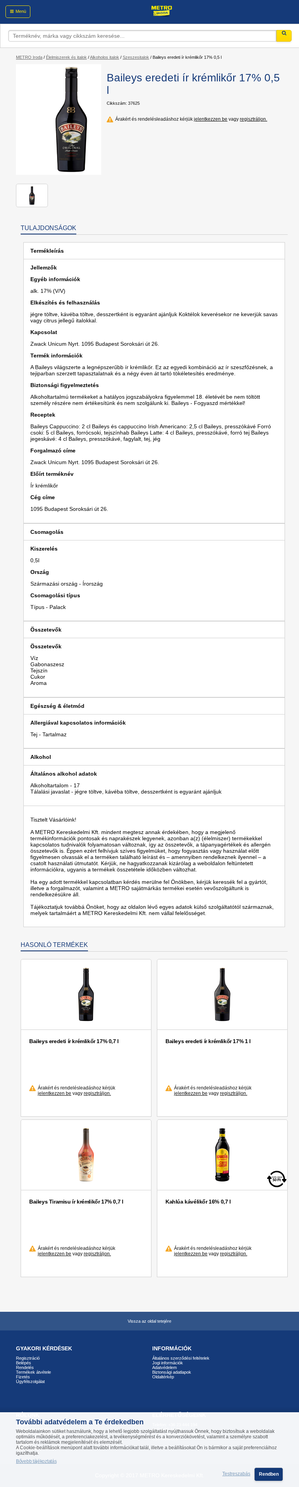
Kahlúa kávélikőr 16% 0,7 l (198, 1201)
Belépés (23, 1362)
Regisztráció (28, 1358)
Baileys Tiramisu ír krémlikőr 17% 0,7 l (76, 1201)
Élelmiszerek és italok (66, 57)
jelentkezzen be (210, 119)
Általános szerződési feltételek (180, 1358)
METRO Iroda (29, 57)
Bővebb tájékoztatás (36, 1461)
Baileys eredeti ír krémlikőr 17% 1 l (208, 1041)
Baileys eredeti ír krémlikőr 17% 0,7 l (74, 1041)
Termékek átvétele (33, 1372)
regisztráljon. (253, 119)
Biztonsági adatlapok (171, 1372)
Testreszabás (236, 1474)
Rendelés (25, 1367)
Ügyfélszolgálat (30, 1381)
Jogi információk (167, 1362)
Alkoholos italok (104, 57)
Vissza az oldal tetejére (149, 1321)
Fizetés (23, 1376)
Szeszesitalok (136, 57)
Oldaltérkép (163, 1376)
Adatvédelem (164, 1367)
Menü (21, 11)
